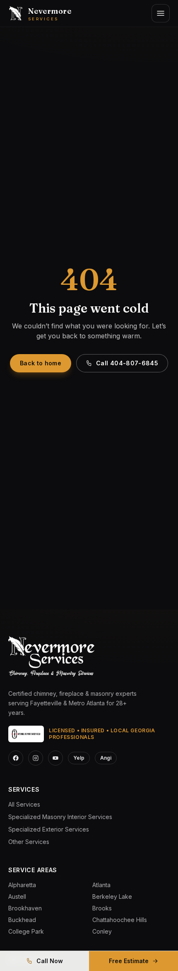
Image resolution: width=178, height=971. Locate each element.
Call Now (49, 960)
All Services (24, 804)
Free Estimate (129, 960)
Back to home (40, 363)
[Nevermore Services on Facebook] (15, 758)
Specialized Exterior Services (48, 829)
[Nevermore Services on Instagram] (35, 758)
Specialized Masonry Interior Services (60, 816)
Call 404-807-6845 (127, 363)
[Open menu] (161, 13)
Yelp (78, 758)
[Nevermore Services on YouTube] (55, 758)
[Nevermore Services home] (51, 657)
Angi (105, 758)
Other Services (28, 841)
